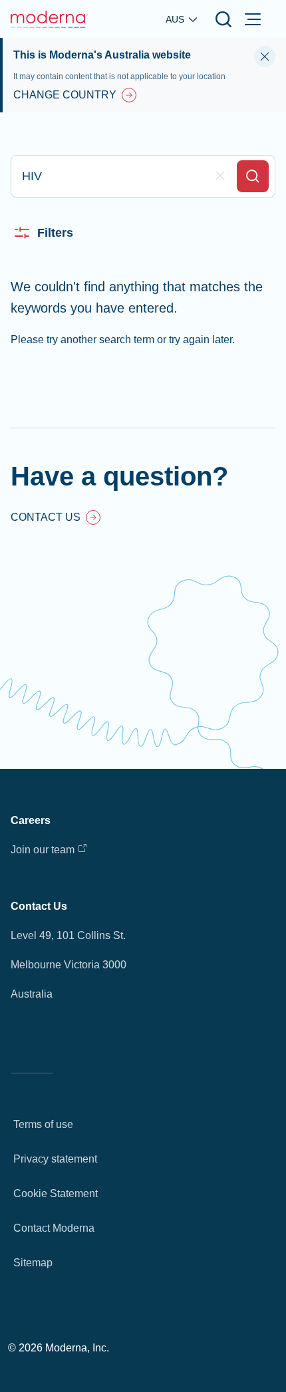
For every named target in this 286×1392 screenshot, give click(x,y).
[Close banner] (264, 56)
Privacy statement (55, 1159)
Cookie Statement (55, 1193)
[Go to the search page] (223, 19)
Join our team (42, 849)
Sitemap (33, 1262)
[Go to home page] (49, 19)
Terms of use (43, 1124)
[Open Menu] (253, 19)
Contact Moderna (53, 1228)
